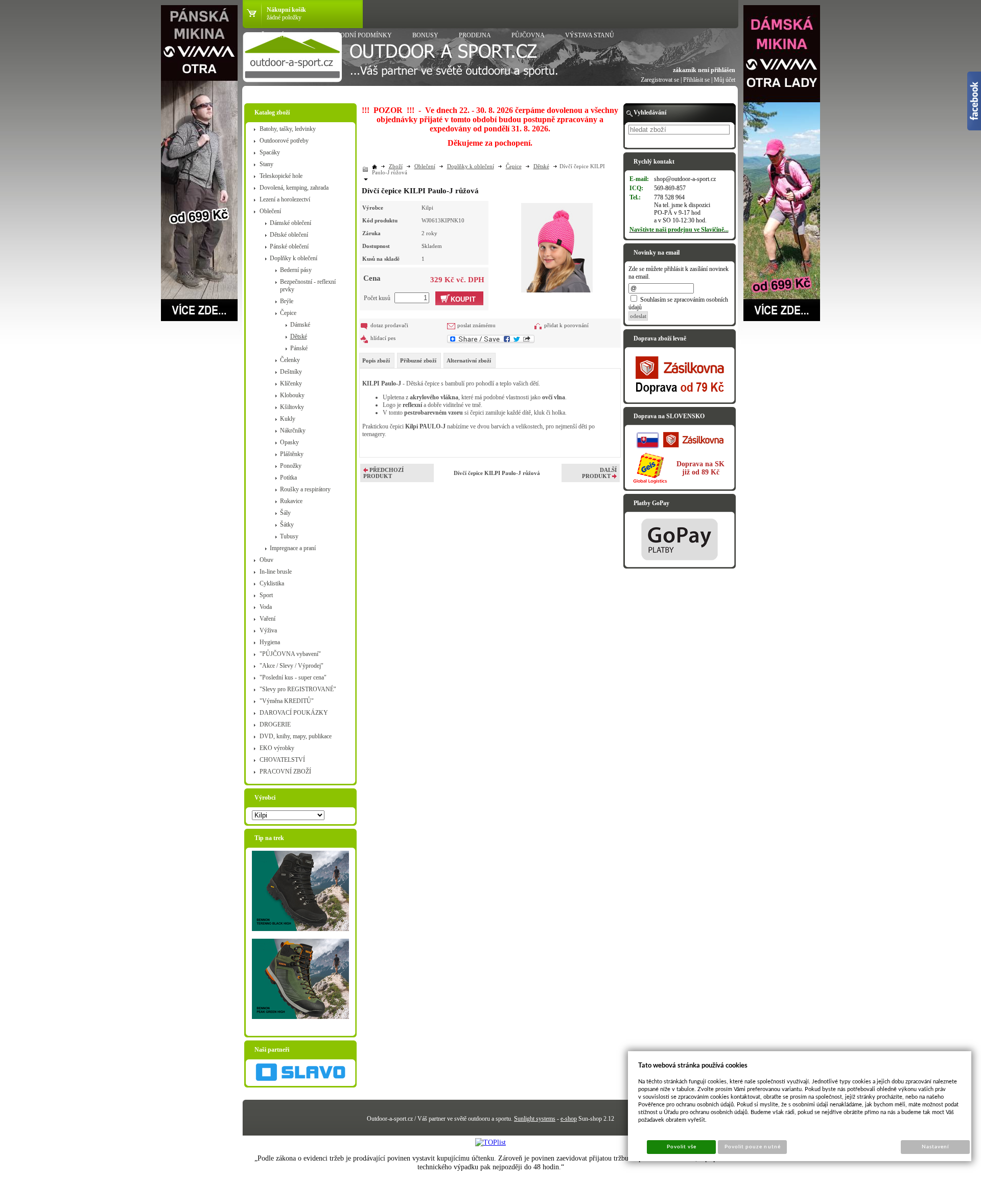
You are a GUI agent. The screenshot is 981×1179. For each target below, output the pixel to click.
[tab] (376, 360)
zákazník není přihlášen (704, 70)
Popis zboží (376, 360)
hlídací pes (382, 338)
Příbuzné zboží (418, 360)
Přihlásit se (696, 79)
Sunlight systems (534, 1118)
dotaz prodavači (389, 325)
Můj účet (724, 79)
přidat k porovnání (566, 325)
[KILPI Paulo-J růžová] (557, 246)
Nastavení (935, 1146)
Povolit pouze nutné (753, 1146)
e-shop (568, 1118)
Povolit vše (681, 1146)
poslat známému (476, 325)
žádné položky (284, 17)
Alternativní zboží (469, 360)
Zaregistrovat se (660, 79)
